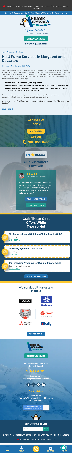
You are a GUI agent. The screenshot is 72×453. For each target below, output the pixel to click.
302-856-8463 (38, 30)
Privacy (45, 409)
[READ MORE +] (7, 109)
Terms (48, 409)
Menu (7, 451)
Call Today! (36, 8)
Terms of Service (37, 408)
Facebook (28, 385)
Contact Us (36, 131)
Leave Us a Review (36, 205)
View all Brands (36, 334)
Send (46, 429)
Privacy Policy (30, 408)
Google (38, 385)
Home (4, 52)
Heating (11, 52)
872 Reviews (40, 155)
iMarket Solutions (26, 439)
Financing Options (36, 391)
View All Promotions (36, 276)
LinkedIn (43, 385)
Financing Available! (36, 43)
